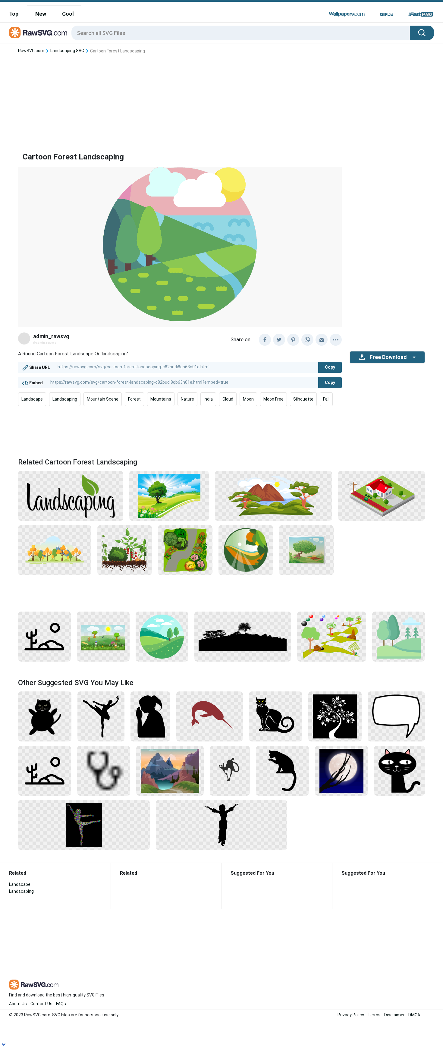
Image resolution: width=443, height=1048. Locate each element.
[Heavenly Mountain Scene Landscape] (170, 770)
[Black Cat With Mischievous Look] (399, 770)
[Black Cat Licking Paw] (282, 770)
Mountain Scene (102, 399)
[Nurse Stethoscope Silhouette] (103, 770)
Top (13, 14)
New (40, 14)
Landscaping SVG (67, 51)
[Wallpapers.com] (347, 14)
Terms (374, 1014)
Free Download (388, 357)
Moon (248, 399)
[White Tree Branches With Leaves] (335, 716)
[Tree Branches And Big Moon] (341, 770)
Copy (330, 367)
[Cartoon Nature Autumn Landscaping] (54, 549)
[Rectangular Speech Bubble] (396, 716)
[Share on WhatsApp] (307, 340)
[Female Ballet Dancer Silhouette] (100, 716)
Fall (326, 399)
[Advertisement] (221, 98)
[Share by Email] (322, 340)
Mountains (160, 399)
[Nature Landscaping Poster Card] (306, 549)
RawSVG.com (31, 51)
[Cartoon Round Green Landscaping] (162, 636)
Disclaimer (394, 1014)
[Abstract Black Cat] (230, 770)
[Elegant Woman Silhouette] (221, 824)
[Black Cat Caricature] (275, 716)
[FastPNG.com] (420, 14)
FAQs (61, 1003)
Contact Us (41, 1003)
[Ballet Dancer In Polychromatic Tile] (84, 824)
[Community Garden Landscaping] (124, 549)
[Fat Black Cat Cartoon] (44, 716)
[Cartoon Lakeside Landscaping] (273, 495)
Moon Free (273, 399)
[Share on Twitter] (279, 340)
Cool (68, 14)
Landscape (32, 399)
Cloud (227, 399)
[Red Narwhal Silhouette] (209, 716)
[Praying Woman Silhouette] (151, 716)
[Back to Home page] (38, 33)
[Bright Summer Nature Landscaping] (169, 495)
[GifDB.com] (386, 14)
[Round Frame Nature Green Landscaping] (246, 549)
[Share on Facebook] (265, 340)
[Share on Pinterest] (293, 340)
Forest (134, 399)
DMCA (414, 1014)
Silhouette (303, 399)
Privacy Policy (351, 1014)
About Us (18, 1003)
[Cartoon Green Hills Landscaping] (398, 636)
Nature (187, 399)
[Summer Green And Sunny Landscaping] (103, 636)
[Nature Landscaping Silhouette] (242, 636)
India (208, 399)
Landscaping (64, 399)
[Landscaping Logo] (70, 495)
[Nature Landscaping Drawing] (44, 636)
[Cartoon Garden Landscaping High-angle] (185, 549)
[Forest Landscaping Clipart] (331, 636)
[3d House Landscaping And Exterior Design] (381, 495)
